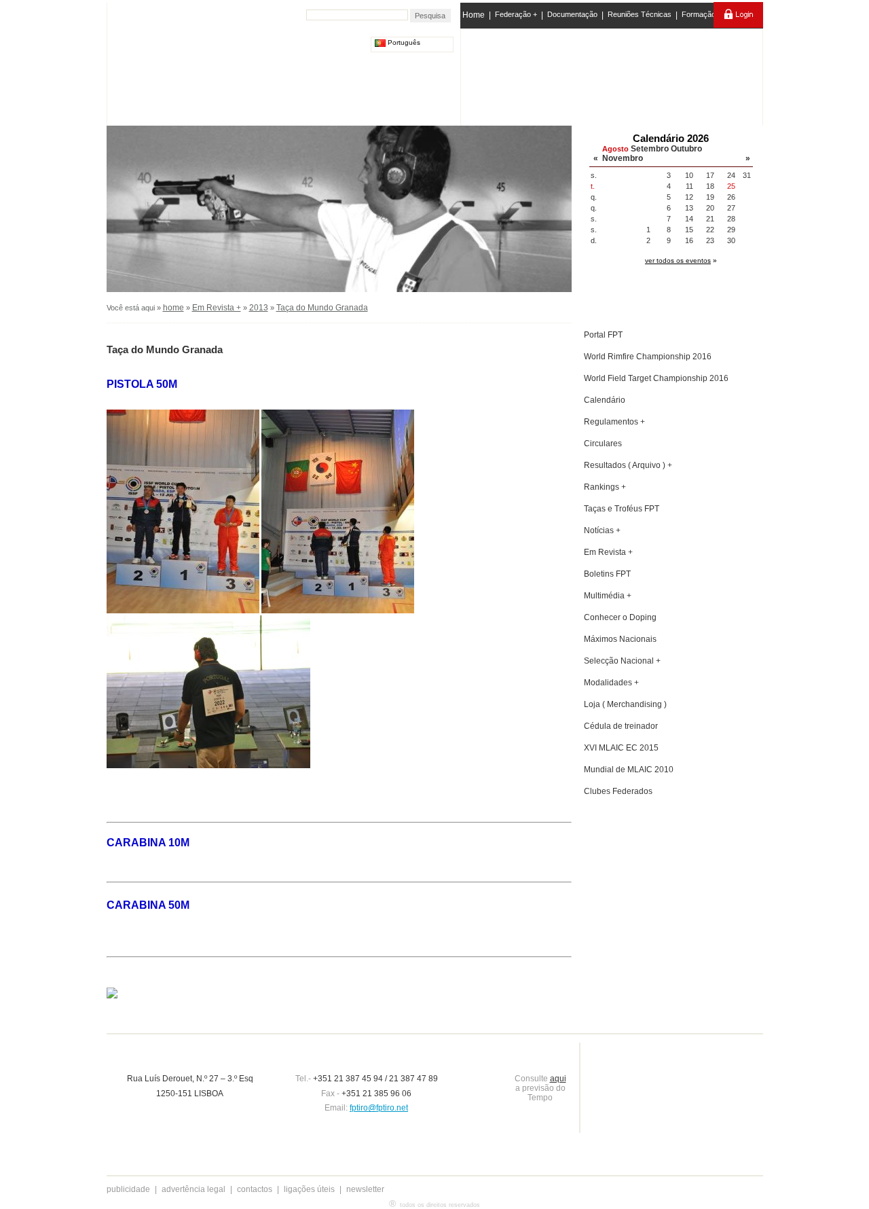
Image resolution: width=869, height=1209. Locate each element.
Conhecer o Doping (620, 617)
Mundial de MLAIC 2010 (628, 769)
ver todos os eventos (678, 260)
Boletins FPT (607, 574)
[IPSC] (558, 74)
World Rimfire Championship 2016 (647, 356)
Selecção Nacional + (622, 661)
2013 (258, 307)
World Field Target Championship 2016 (656, 378)
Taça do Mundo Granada (322, 307)
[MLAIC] (612, 74)
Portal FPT (603, 335)
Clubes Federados (618, 791)
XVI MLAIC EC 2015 (621, 748)
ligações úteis (309, 1189)
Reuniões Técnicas (639, 14)
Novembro (622, 158)
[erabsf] (725, 74)
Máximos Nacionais (620, 639)
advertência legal (193, 1189)
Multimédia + (607, 595)
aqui (558, 1078)
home (173, 307)
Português (403, 42)
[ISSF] (504, 74)
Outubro (686, 149)
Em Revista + (216, 307)
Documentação (572, 14)
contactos (254, 1189)
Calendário (604, 400)
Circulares (603, 443)
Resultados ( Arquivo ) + (628, 465)
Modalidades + (611, 682)
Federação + (516, 14)
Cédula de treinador (621, 726)
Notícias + (602, 530)
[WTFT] (667, 78)
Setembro (650, 149)
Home (473, 15)
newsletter (365, 1189)
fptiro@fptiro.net (379, 1108)
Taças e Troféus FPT (621, 508)
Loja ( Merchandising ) (625, 704)
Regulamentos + (614, 422)
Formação (699, 14)
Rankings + (605, 487)
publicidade (128, 1189)
